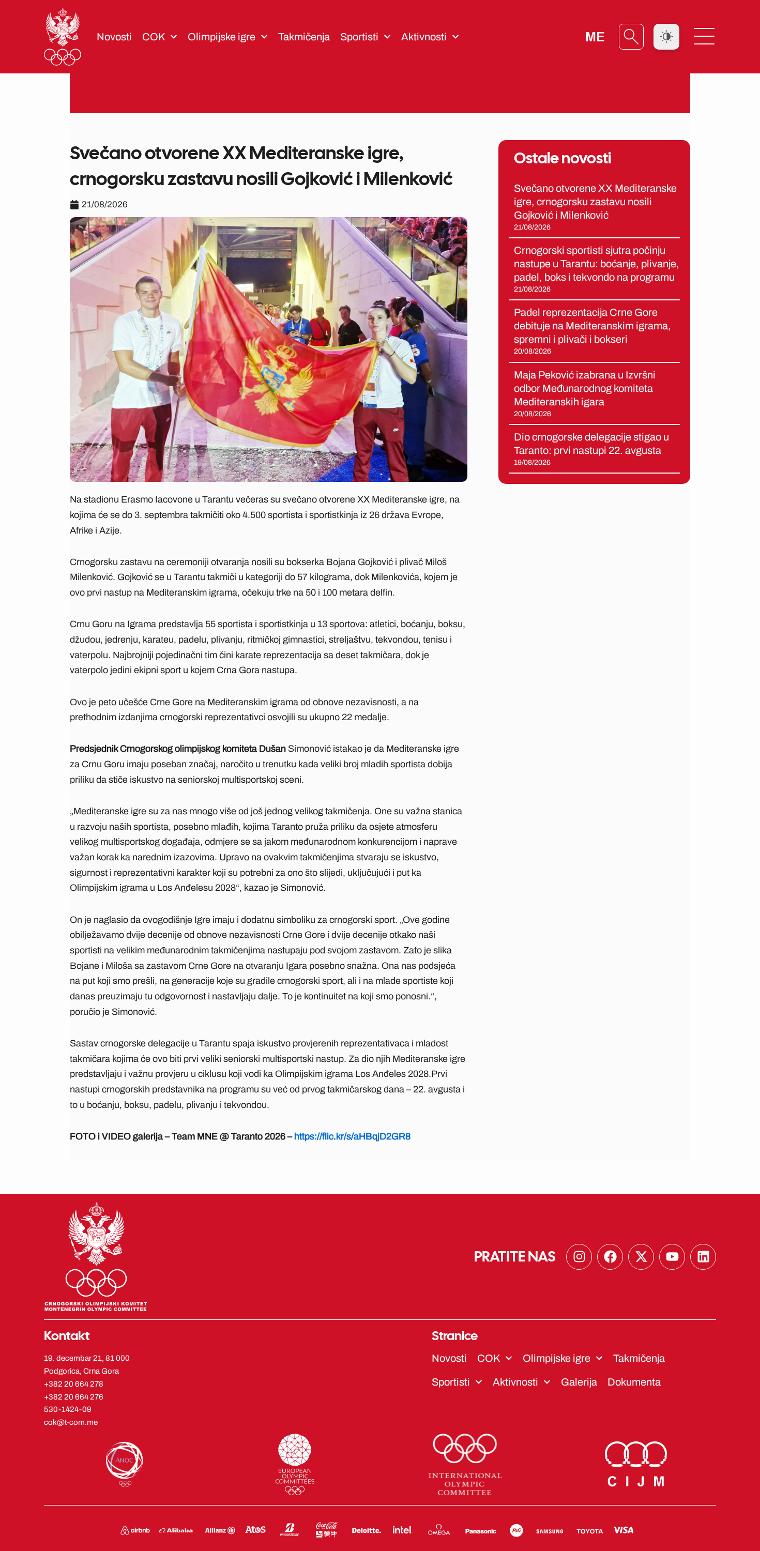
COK (153, 36)
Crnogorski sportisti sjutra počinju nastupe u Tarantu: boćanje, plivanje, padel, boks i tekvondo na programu (596, 264)
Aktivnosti (424, 36)
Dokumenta (634, 1382)
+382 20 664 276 (73, 1397)
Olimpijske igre (221, 36)
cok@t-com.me (71, 1422)
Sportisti (359, 36)
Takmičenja (304, 36)
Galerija (579, 1382)
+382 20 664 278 (73, 1384)
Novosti (114, 36)
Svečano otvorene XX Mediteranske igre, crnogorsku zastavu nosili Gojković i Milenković (595, 202)
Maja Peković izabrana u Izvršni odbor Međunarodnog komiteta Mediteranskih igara (585, 388)
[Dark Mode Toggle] (666, 37)
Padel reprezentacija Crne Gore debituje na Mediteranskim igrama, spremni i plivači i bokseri (592, 326)
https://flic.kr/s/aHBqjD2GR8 (352, 1136)
